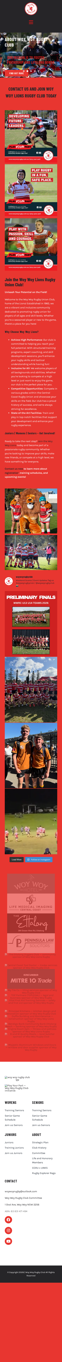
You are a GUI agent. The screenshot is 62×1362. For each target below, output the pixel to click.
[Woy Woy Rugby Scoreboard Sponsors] (31, 874)
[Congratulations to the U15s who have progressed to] (31, 689)
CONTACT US (18, 89)
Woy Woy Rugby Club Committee (23, 1197)
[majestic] (31, 1044)
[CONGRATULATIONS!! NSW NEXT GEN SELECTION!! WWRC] (31, 755)
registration (12, 472)
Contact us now (14, 468)
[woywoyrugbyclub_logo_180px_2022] (17, 1077)
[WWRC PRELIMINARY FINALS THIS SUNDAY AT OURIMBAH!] (31, 624)
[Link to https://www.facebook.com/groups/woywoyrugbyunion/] (8, 1219)
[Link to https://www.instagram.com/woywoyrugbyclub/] (8, 1230)
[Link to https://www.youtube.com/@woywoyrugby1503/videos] (8, 1241)
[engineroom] (31, 1028)
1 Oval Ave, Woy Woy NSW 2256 (22, 1204)
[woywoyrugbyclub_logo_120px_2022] (31, 3)
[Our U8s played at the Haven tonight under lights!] (31, 821)
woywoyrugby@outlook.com (21, 1191)
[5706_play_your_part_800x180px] (17, 1085)
